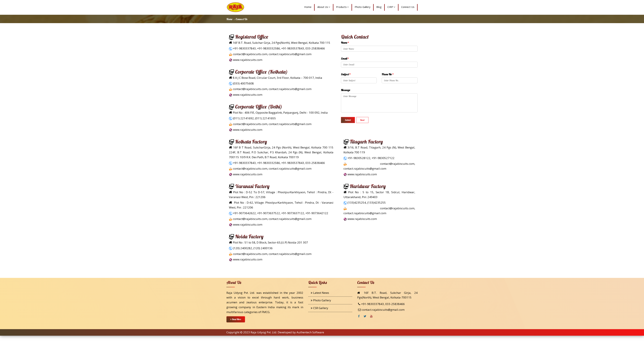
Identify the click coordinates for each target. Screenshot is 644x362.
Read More (236, 319)
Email (345, 58)
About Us (322, 7)
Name (345, 42)
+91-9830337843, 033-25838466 (383, 304)
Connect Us (407, 7)
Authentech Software (310, 332)
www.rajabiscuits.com (247, 60)
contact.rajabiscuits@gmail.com (383, 310)
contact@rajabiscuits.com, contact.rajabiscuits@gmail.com (272, 54)
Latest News (320, 293)
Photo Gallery (362, 7)
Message (345, 90)
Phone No (388, 74)
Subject (346, 74)
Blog (379, 7)
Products (341, 7)
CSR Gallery (320, 308)
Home (307, 7)
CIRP (390, 7)
